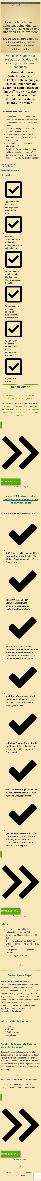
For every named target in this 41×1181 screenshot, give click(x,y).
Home (8, 1172)
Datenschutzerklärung (23, 1172)
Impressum (20, 1175)
